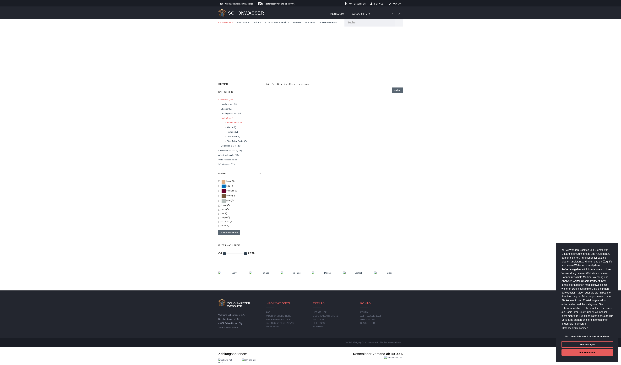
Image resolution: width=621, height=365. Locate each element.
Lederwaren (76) (225, 99)
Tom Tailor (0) (233, 136)
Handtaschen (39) (229, 104)
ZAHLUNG (318, 326)
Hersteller (320, 312)
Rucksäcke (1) (227, 118)
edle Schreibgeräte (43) (228, 155)
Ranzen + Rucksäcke (249, 22)
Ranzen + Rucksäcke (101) (230, 150)
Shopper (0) (226, 109)
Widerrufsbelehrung (278, 316)
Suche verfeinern (229, 232)
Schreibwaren (328, 22)
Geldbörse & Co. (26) (230, 146)
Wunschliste (368, 319)
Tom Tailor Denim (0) (237, 141)
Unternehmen (357, 4)
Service (378, 4)
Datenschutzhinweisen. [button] (575, 328)
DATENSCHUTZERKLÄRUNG (280, 323)
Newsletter (367, 323)
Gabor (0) (231, 127)
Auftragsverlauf (370, 316)
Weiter (397, 90)
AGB (268, 312)
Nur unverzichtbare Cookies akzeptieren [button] (587, 336)
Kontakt (398, 4)
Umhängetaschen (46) (231, 113)
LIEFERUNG (319, 323)
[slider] (224, 253)
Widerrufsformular (278, 319)
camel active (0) (234, 122)
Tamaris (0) (232, 132)
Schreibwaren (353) (226, 164)
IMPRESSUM (272, 326)
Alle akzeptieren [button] (587, 352)
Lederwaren (225, 22)
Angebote (319, 319)
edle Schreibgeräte (277, 22)
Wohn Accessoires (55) (228, 159)
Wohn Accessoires (304, 22)
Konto (364, 312)
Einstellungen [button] (587, 344)
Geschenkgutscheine (325, 316)
